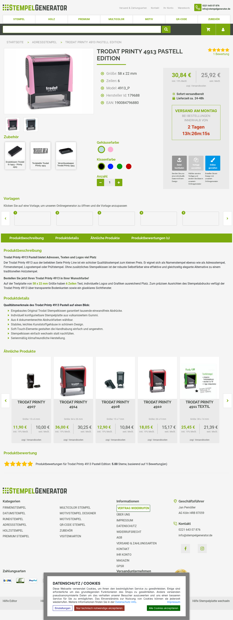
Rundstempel (13, 519)
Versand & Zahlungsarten (133, 8)
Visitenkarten (70, 536)
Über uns (123, 514)
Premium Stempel (16, 536)
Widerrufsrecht (128, 532)
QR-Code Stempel (72, 524)
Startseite (15, 42)
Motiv (149, 19)
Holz (51, 19)
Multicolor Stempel (75, 507)
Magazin (122, 560)
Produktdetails (67, 238)
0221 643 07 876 (189, 529)
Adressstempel (45, 42)
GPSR (120, 566)
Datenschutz (126, 526)
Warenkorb (184, 8)
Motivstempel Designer (78, 513)
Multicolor (116, 19)
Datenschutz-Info (125, 601)
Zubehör (214, 19)
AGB (119, 537)
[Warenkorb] (208, 29)
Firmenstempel (14, 507)
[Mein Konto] (223, 29)
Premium (84, 19)
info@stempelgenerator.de (195, 535)
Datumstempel (14, 513)
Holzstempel (13, 530)
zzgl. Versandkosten (196, 86)
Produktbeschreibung (26, 238)
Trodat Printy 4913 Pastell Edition (93, 42)
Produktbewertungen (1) (150, 238)
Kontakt (155, 8)
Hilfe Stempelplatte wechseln (211, 601)
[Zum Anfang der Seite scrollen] (222, 609)
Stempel (19, 19)
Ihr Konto (168, 8)
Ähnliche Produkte (105, 238)
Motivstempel (71, 519)
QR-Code (181, 19)
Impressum (173, 601)
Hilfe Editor (10, 601)
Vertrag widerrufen (133, 508)
